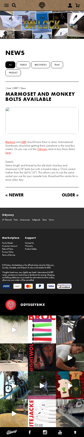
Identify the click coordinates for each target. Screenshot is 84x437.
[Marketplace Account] (70, 5)
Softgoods (36, 219)
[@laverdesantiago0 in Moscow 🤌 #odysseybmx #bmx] (14, 413)
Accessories (25, 219)
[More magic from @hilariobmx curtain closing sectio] (70, 357)
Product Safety (31, 249)
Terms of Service (8, 255)
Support (30, 237)
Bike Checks (41, 65)
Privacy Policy (8, 252)
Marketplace (11, 237)
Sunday (5, 267)
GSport (24, 267)
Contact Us (29, 243)
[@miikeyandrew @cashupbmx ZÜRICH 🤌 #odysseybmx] (70, 413)
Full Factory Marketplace (12, 265)
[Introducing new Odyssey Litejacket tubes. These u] (42, 413)
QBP (23, 142)
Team (57, 65)
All (10, 65)
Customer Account (9, 246)
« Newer (14, 194)
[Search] (14, 5)
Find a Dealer (7, 243)
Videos (23, 65)
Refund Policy (7, 249)
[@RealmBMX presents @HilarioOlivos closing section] (14, 385)
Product (13, 72)
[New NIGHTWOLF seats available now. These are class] (42, 357)
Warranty (29, 246)
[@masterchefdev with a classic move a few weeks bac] (14, 357)
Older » (70, 194)
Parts (16, 219)
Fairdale (12, 267)
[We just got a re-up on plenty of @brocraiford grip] (42, 329)
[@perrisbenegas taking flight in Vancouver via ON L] (42, 385)
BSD (49, 267)
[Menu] (6, 5)
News (15, 53)
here (8, 153)
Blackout (10, 142)
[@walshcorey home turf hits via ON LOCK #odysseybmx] (14, 329)
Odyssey (42, 149)
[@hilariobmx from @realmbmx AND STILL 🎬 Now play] (70, 329)
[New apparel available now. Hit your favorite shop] (70, 385)
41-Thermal (7, 219)
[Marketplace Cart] (77, 5)
